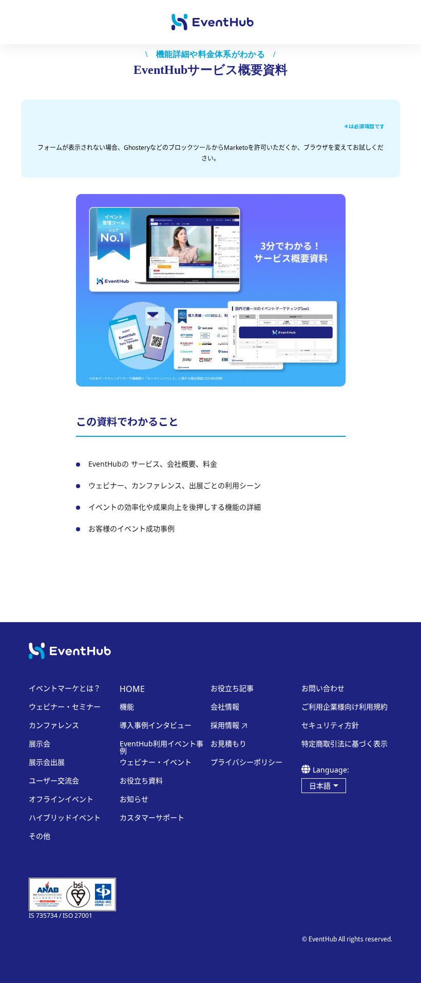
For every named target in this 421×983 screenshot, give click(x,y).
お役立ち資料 (141, 780)
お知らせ (134, 799)
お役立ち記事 (232, 688)
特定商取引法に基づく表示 (344, 743)
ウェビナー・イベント (156, 762)
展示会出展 (47, 762)
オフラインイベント (61, 799)
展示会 (39, 743)
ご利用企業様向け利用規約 (344, 706)
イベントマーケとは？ (65, 688)
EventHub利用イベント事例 (161, 747)
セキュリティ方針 (330, 725)
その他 (39, 836)
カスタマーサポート (152, 817)
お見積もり (228, 743)
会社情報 (224, 706)
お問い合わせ (323, 688)
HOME (132, 689)
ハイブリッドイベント (65, 817)
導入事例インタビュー (156, 725)
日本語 (320, 786)
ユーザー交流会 (54, 780)
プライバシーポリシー (246, 762)
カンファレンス (54, 725)
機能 (127, 706)
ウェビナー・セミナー (65, 706)
